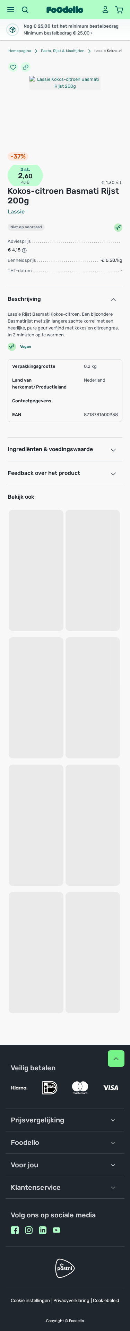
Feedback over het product (44, 473)
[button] (10, 9)
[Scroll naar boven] (116, 1058)
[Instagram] (29, 1230)
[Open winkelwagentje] (119, 9)
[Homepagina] (65, 9)
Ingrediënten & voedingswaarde (50, 449)
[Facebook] (15, 1230)
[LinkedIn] (42, 1230)
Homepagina (19, 51)
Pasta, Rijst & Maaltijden (63, 51)
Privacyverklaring (71, 1300)
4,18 (25, 182)
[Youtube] (56, 1230)
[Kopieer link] (26, 67)
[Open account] (105, 9)
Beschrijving (24, 299)
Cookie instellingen (30, 1300)
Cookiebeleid (106, 1300)
